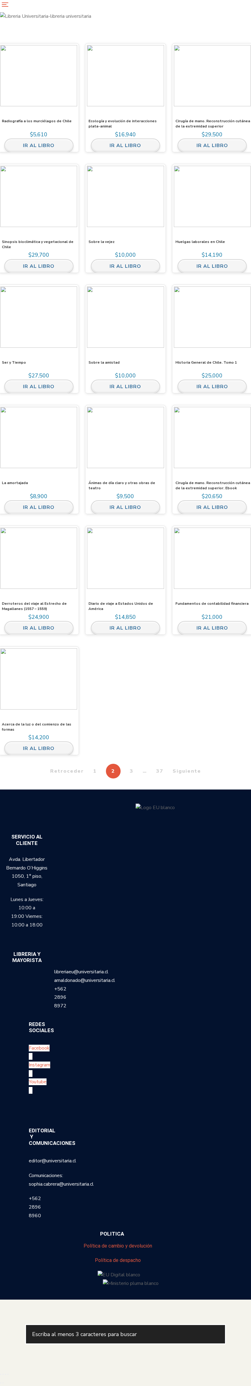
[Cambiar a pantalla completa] (3, 1374)
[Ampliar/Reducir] (0, 1374)
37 (159, 771)
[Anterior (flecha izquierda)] (0, 1383)
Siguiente (187, 771)
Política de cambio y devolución (118, 1246)
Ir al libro (38, 145)
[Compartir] (5, 1374)
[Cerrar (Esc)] (8, 1374)
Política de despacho (118, 1260)
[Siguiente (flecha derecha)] (3, 1383)
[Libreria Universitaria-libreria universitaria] (45, 16)
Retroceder (67, 771)
